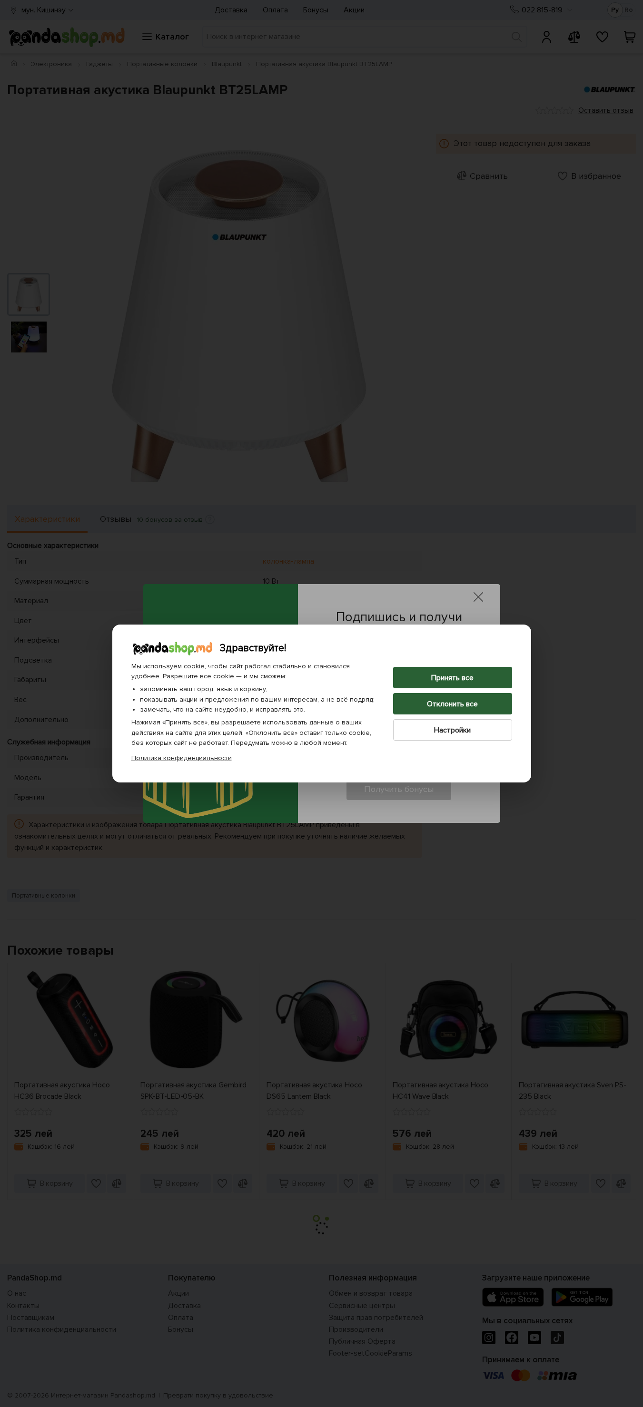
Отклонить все (452, 704)
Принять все (452, 678)
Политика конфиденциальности (181, 758)
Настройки (452, 730)
